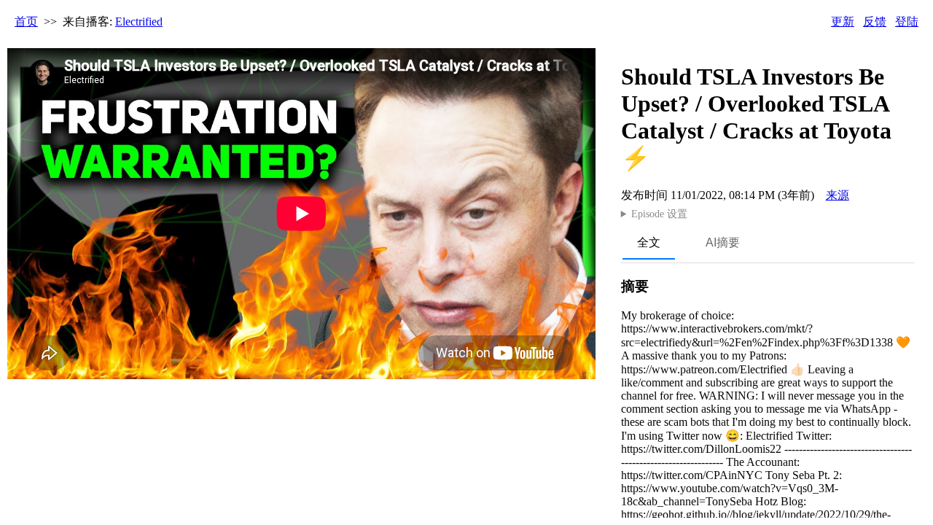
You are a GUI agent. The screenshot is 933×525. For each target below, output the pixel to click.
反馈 (874, 21)
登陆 (906, 21)
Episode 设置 (659, 214)
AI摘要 (723, 242)
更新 (842, 21)
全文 (648, 242)
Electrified (139, 21)
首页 (26, 21)
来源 (837, 195)
